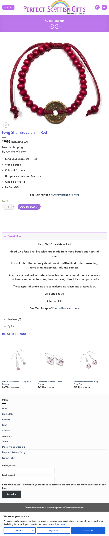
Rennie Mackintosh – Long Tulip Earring (16, 382)
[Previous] (2, 366)
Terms (5, 441)
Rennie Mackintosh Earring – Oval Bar (87, 382)
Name (9, 465)
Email (8, 474)
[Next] (107, 366)
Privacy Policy (8, 457)
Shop (4, 408)
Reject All (53, 530)
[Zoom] (6, 125)
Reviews (6, 419)
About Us (6, 435)
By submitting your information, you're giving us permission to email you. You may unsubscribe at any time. (54, 486)
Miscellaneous (54, 21)
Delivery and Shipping (13, 446)
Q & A (11, 326)
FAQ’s (4, 424)
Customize (18, 530)
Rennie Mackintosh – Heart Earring (50, 382)
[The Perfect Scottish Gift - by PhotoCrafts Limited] (54, 7)
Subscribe (11, 493)
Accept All (88, 530)
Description (14, 236)
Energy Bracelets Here (65, 194)
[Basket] (104, 7)
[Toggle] (5, 236)
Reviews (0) (14, 319)
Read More (60, 524)
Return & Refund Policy (13, 452)
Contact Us (7, 413)
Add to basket (29, 206)
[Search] (97, 7)
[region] (54, 524)
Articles (6, 430)
